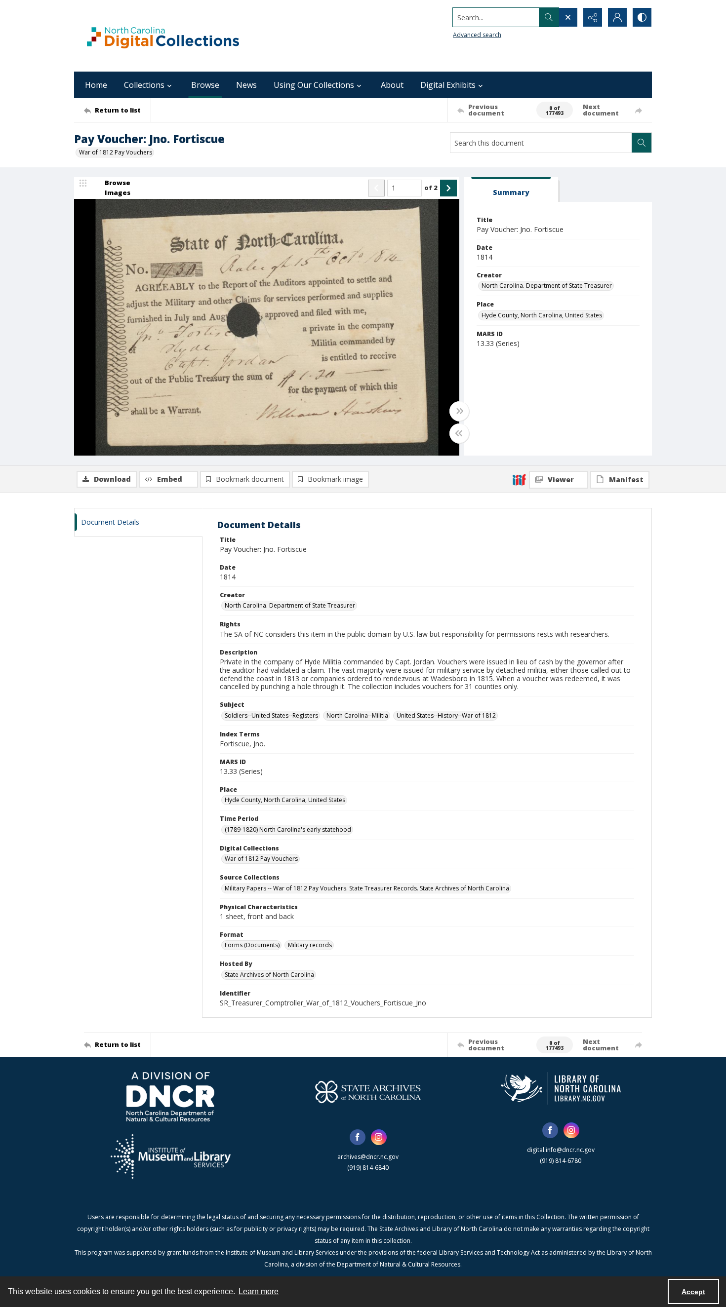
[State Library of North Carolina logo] (561, 1088)
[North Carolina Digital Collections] (163, 36)
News (246, 84)
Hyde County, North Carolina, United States (542, 315)
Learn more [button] (259, 1291)
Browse (205, 84)
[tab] (511, 189)
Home (96, 84)
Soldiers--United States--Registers (271, 715)
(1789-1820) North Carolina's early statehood (288, 829)
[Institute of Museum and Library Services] (171, 1156)
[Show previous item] (376, 188)
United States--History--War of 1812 (446, 715)
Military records (310, 945)
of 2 (431, 187)
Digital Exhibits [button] (448, 84)
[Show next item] (448, 188)
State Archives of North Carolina (269, 974)
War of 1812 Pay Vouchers (115, 152)
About (392, 84)
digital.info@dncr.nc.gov (561, 1150)
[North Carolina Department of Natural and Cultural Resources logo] (170, 1096)
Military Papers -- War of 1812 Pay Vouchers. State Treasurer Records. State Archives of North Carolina (367, 888)
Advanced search (477, 35)
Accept (693, 1292)
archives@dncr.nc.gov (368, 1157)
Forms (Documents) (252, 945)
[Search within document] (641, 143)
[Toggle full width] (459, 411)
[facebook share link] (357, 1137)
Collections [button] (144, 84)
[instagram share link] (379, 1137)
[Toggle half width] (459, 433)
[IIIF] (519, 479)
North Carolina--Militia (357, 715)
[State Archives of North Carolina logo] (368, 1092)
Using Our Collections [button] (314, 84)
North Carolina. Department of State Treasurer (547, 285)
